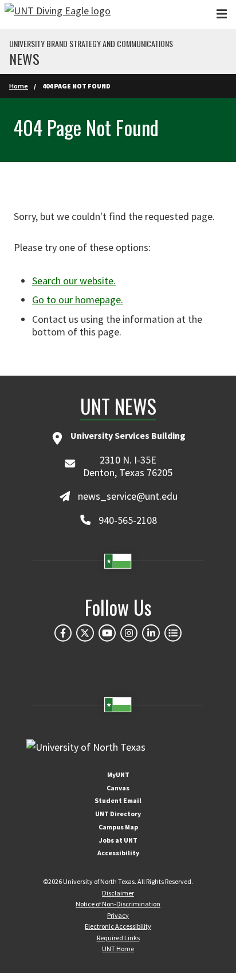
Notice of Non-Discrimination (118, 903)
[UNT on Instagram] (128, 633)
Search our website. (74, 280)
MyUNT (118, 774)
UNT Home (118, 948)
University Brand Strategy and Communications (91, 43)
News (24, 58)
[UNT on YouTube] (107, 633)
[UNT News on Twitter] (84, 633)
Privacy (118, 915)
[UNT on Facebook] (63, 633)
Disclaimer (118, 893)
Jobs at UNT (118, 840)
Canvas (118, 787)
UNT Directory (118, 813)
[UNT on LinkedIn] (150, 633)
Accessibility (118, 852)
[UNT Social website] (173, 633)
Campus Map (118, 827)
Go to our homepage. (77, 299)
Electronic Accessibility (118, 926)
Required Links (118, 937)
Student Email (118, 800)
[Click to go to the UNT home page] (58, 14)
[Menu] (222, 14)
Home (18, 86)
